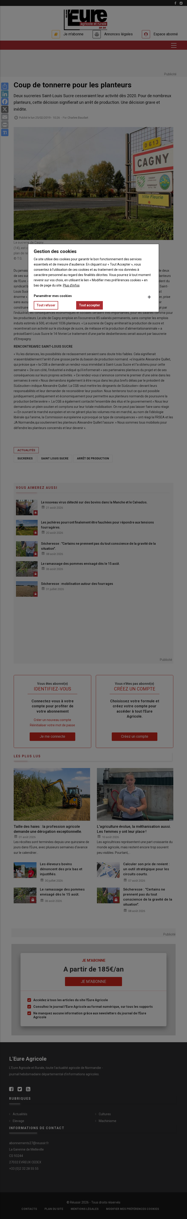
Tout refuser (45, 305)
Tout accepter (89, 305)
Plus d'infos (71, 285)
